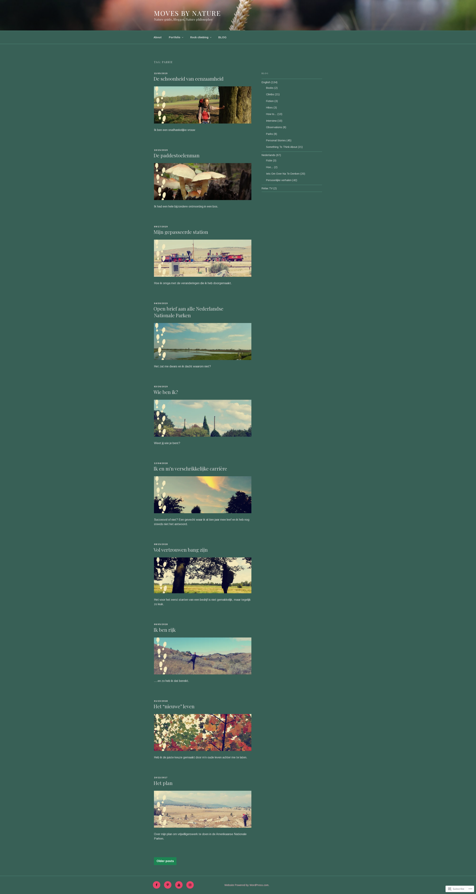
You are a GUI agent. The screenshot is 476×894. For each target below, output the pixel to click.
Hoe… (269, 167)
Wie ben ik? (166, 392)
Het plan (163, 783)
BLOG (222, 37)
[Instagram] (190, 885)
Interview (271, 120)
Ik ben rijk (165, 630)
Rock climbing (199, 37)
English (266, 82)
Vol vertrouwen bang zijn (181, 549)
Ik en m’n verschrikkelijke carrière (190, 468)
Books (270, 87)
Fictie (269, 160)
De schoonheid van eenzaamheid (188, 78)
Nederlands (268, 155)
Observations (274, 127)
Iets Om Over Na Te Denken (283, 173)
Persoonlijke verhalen (279, 180)
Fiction (270, 101)
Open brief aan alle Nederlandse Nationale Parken (188, 312)
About (158, 37)
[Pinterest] (167, 885)
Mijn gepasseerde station (181, 232)
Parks (269, 133)
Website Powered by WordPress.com (246, 885)
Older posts (165, 861)
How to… (271, 114)
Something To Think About (281, 146)
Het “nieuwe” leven (174, 706)
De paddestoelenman (177, 155)
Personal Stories (276, 140)
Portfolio (174, 37)
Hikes (269, 107)
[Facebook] (156, 885)
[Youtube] (179, 885)
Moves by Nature (187, 13)
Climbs (270, 94)
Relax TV (267, 188)
